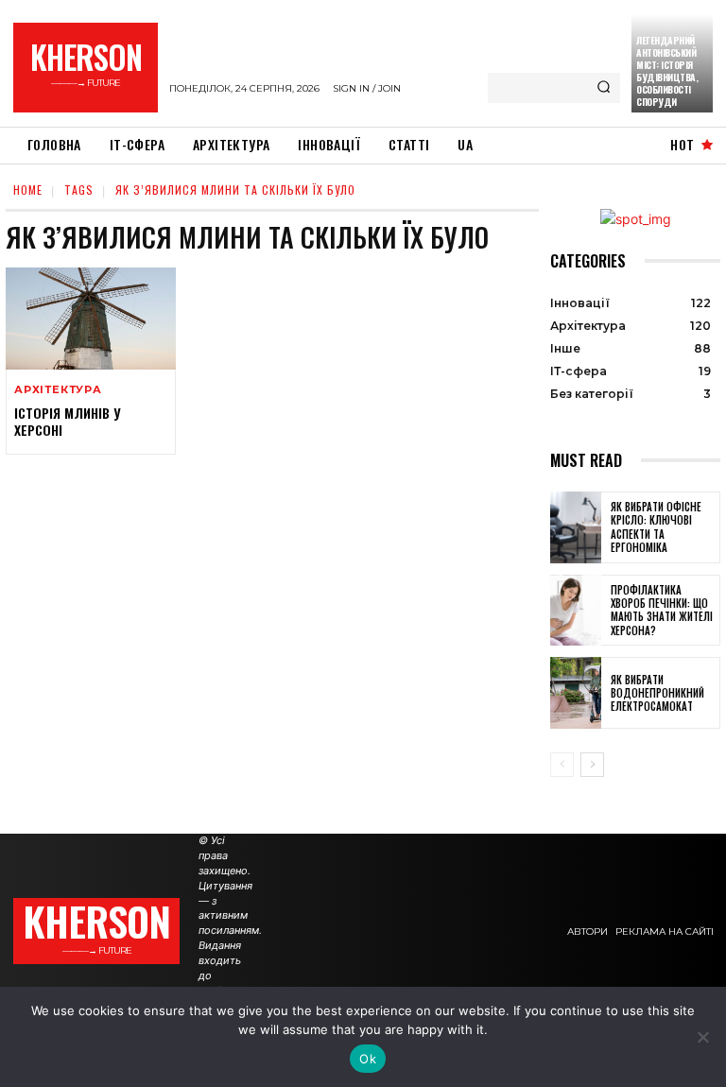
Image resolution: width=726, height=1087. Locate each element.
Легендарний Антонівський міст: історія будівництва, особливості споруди (667, 71)
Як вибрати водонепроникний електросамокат (657, 693)
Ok (367, 1058)
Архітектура (58, 390)
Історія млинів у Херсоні (67, 421)
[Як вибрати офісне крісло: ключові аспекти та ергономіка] (575, 527)
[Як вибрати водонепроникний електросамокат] (575, 693)
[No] (702, 1036)
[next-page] (592, 764)
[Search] (603, 88)
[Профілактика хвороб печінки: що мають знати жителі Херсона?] (575, 611)
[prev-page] (562, 764)
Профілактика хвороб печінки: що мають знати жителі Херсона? (662, 610)
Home (28, 189)
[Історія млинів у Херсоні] (91, 318)
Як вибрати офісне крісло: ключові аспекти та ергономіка (656, 527)
